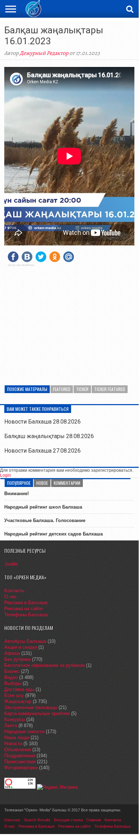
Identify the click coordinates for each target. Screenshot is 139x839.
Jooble (11, 564)
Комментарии (67, 483)
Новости (13, 743)
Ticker (82, 389)
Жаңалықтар (17, 701)
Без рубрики (17, 659)
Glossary (12, 820)
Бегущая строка (68, 820)
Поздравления (19, 755)
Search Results (37, 820)
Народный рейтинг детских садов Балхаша (53, 534)
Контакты (14, 590)
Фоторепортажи (21, 767)
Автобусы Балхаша (25, 641)
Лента (10, 725)
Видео (11, 677)
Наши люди (16, 737)
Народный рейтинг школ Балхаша (43, 507)
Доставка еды (19, 689)
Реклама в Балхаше (26, 602)
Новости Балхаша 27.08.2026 (42, 450)
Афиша (12, 653)
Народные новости (24, 731)
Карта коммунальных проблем (37, 713)
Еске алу (14, 695)
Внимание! (16, 493)
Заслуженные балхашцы (30, 707)
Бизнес (12, 671)
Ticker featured (109, 389)
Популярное (19, 483)
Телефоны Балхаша (26, 614)
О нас (10, 596)
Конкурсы (14, 719)
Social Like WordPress (21, 265)
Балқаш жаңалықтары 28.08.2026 (49, 436)
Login (5, 475)
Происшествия (20, 761)
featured (61, 389)
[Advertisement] (69, 321)
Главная (93, 820)
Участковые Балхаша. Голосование (44, 520)
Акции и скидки (20, 647)
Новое (42, 483)
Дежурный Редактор (44, 53)
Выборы (12, 683)
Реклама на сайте (23, 608)
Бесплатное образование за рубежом (44, 665)
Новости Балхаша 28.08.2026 (42, 421)
